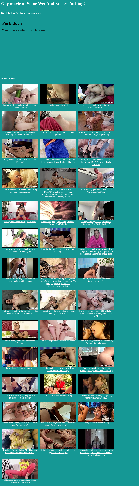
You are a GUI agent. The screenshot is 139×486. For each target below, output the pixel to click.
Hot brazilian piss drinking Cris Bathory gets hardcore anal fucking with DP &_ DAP (96, 313)
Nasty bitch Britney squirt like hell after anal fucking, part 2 (20, 424)
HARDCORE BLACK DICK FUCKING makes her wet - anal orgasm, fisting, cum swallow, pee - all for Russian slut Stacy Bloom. (58, 193)
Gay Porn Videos (34, 14)
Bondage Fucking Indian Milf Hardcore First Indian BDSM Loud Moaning (20, 451)
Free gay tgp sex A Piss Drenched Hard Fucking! (58, 250)
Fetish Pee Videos (13, 13)
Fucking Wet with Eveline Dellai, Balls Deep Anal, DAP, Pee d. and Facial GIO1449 (96, 162)
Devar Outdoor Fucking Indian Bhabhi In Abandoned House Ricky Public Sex (58, 160)
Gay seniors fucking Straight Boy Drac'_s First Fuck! (96, 106)
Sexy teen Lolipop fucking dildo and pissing (58, 133)
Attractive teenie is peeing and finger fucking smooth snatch (20, 481)
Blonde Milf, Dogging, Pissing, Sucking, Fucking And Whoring (58, 222)
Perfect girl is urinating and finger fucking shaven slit (96, 280)
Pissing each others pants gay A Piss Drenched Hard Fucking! (58, 369)
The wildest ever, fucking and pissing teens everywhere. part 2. (96, 396)
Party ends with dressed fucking (58, 395)
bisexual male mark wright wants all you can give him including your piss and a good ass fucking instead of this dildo (96, 251)
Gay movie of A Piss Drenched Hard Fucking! (20, 160)
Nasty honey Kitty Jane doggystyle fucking (20, 342)
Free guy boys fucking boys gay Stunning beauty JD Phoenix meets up (96, 369)
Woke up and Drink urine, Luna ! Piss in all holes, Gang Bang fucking (96, 133)
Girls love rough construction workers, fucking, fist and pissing (96, 342)
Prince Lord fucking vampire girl (20, 368)
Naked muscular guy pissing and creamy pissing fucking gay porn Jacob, (58, 424)
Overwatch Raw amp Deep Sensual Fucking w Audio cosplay (20, 396)
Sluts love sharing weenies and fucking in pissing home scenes (20, 190)
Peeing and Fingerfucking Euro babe (20, 221)
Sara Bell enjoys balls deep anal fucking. (58, 341)
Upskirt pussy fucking (58, 105)
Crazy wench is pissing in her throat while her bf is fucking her (20, 250)
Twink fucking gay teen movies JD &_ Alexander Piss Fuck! (96, 190)
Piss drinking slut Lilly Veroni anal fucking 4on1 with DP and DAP (20, 133)
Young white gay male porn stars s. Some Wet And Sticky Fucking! (96, 222)
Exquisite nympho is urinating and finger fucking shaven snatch (58, 312)
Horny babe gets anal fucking (96, 423)
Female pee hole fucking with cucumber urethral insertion (20, 106)
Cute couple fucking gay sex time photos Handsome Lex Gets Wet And (20, 312)
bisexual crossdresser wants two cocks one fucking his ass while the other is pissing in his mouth (96, 452)
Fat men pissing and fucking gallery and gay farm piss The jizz (58, 451)
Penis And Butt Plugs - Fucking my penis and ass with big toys (20, 280)
